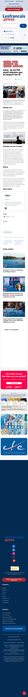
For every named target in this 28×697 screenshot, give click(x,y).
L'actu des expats (7, 232)
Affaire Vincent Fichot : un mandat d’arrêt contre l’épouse (19, 242)
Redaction (19, 79)
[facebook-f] (13, 546)
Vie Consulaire (7, 66)
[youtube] (14, 560)
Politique (15, 61)
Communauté (7, 61)
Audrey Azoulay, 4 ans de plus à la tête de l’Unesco (7, 242)
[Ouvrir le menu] (25, 35)
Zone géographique (17, 66)
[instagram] (13, 553)
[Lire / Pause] (5, 37)
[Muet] (8, 38)
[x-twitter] (13, 557)
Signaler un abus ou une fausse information (14, 579)
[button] (24, 693)
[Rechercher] (23, 26)
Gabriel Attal (13, 101)
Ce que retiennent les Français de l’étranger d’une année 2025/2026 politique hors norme (13, 320)
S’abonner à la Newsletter (14, 9)
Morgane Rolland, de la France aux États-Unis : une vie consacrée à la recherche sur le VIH (13, 295)
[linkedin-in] (13, 550)
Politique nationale (8, 64)
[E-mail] (6, 208)
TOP (16, 64)
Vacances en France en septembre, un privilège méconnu (13, 270)
